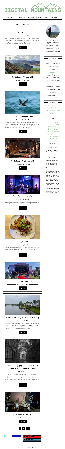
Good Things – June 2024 (22, 242)
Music (57, 131)
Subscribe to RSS (53, 147)
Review (56, 133)
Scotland (50, 134)
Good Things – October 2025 (22, 77)
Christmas (53, 124)
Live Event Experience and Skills (53, 110)
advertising (49, 122)
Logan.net (54, 92)
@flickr (52, 84)
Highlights (48, 131)
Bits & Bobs (53, 17)
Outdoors (39, 17)
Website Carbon (16, 436)
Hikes (52, 131)
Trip (50, 138)
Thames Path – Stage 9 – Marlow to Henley (22, 317)
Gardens (56, 126)
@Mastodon (53, 61)
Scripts (53, 134)
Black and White (48, 124)
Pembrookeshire (49, 133)
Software (56, 134)
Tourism (57, 136)
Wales (56, 138)
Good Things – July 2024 (22, 196)
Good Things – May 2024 (22, 281)
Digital (49, 126)
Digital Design (11, 17)
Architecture (53, 122)
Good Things (53, 129)
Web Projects (53, 113)
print (53, 133)
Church (57, 124)
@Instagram (53, 72)
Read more (22, 47)
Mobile (55, 131)
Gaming (53, 126)
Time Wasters (54, 136)
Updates (53, 138)
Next (28, 428)
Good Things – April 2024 (23, 414)
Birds (56, 122)
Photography (21, 17)
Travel (46, 17)
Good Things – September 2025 (22, 161)
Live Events (31, 17)
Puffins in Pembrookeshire (22, 116)
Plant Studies (23, 33)
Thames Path (49, 136)
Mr (51, 92)
